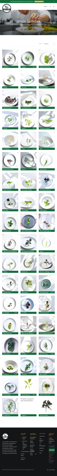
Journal (41, 450)
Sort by (40, 43)
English (45, 6)
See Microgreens (39, 1)
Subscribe (51, 450)
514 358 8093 (24, 438)
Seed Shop (31, 453)
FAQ (40, 453)
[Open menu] (53, 6)
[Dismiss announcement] (54, 1)
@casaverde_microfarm (28, 451)
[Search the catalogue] (50, 6)
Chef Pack (41, 436)
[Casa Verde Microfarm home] (6, 8)
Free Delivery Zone (41, 440)
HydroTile (41, 448)
